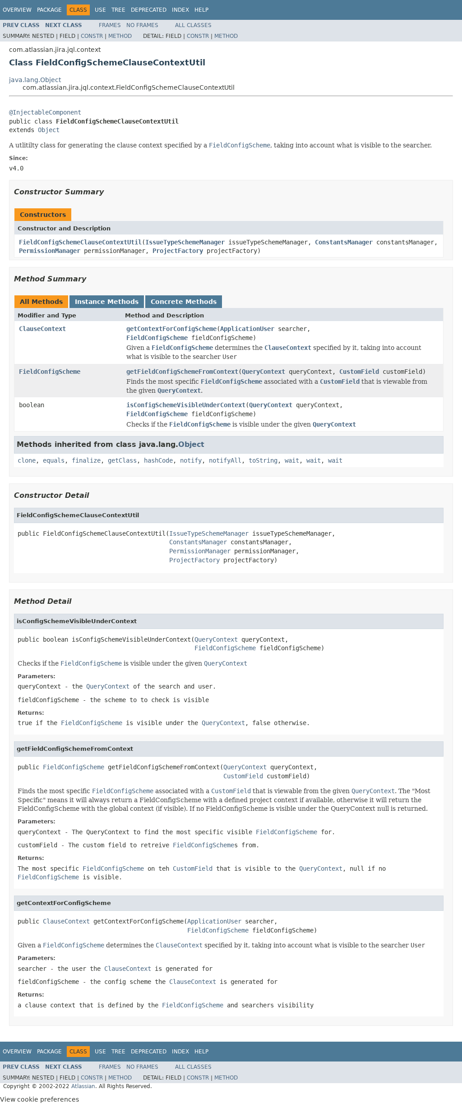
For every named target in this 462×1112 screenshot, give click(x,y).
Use (100, 10)
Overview (17, 10)
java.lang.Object (35, 79)
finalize (86, 460)
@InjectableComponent (45, 112)
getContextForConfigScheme (171, 328)
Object (49, 129)
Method (120, 36)
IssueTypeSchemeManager (185, 242)
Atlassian (83, 1086)
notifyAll (225, 460)
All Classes (193, 25)
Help (201, 10)
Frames (110, 25)
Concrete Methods (184, 301)
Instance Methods (107, 301)
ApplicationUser (247, 328)
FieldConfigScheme (157, 337)
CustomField (359, 371)
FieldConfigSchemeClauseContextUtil (80, 242)
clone (27, 460)
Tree (118, 10)
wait (292, 460)
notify (191, 460)
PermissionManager (49, 250)
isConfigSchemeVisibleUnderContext (185, 405)
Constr (92, 36)
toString (263, 460)
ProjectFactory (177, 250)
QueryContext (263, 371)
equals (54, 460)
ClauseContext (42, 328)
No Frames (142, 25)
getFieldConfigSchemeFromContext (182, 371)
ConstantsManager (344, 242)
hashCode (158, 460)
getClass (122, 460)
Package (49, 10)
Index (180, 10)
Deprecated (148, 10)
